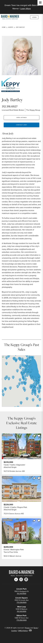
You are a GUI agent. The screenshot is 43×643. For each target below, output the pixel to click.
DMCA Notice (23, 631)
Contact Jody (21, 125)
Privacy (27, 628)
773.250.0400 (22, 620)
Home (4, 27)
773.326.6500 (21, 602)
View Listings (21, 118)
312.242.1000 (21, 593)
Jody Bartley (20, 27)
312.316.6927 (9, 106)
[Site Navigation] (40, 2)
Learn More (25, 8)
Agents (10, 27)
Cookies (14, 631)
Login (34, 17)
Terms (35, 628)
